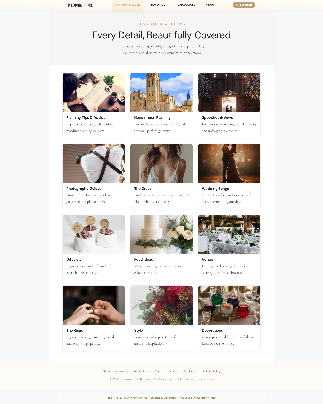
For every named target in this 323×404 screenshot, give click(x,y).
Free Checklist (244, 4)
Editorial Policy (211, 371)
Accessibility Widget (204, 397)
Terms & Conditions (167, 371)
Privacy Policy (142, 371)
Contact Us (121, 371)
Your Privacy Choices (135, 397)
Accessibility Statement (162, 397)
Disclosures (191, 371)
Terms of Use (184, 397)
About (106, 371)
